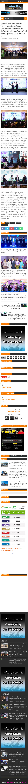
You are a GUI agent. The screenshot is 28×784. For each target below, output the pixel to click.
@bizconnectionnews (8, 399)
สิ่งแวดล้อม (12, 222)
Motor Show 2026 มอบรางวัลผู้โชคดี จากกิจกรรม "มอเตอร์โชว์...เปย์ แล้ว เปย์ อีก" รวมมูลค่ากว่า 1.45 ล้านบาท (17, 645)
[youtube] (26, 1)
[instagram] (20, 1)
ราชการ (7, 222)
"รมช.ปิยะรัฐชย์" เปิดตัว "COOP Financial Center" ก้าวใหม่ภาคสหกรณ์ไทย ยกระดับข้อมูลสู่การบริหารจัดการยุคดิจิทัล (13, 251)
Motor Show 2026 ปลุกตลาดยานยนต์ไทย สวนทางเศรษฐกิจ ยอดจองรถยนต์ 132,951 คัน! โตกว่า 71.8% (18, 653)
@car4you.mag (6, 387)
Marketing (3, 459)
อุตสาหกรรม (18, 222)
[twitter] (24, 1)
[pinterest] (22, 1)
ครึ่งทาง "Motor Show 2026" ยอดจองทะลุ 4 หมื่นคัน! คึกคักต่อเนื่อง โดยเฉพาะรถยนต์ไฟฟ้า (17, 660)
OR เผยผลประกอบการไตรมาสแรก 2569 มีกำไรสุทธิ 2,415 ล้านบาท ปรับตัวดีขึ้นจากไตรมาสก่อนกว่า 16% (18, 483)
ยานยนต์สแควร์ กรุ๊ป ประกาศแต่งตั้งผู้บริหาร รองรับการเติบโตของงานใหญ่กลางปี (17, 698)
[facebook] (18, 1)
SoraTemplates (10, 782)
